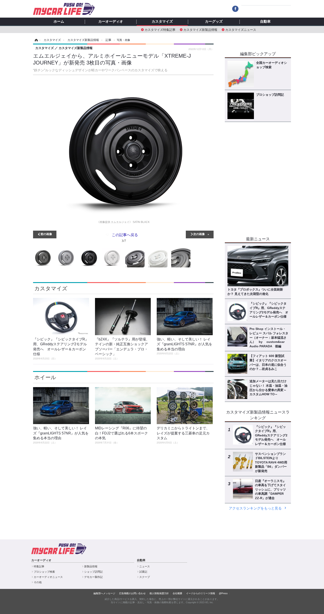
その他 (38, 582)
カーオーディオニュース (48, 577)
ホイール (45, 377)
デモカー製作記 (93, 577)
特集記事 (39, 566)
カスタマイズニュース (240, 29)
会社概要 (177, 593)
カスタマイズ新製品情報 (200, 29)
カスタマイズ (162, 21)
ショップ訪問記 (93, 571)
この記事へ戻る (125, 237)
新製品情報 (90, 566)
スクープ (144, 577)
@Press (223, 593)
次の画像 (199, 233)
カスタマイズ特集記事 (160, 29)
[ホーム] (35, 40)
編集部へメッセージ (104, 593)
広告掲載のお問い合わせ (132, 593)
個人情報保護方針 (159, 593)
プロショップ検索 (44, 571)
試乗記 (143, 571)
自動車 (265, 21)
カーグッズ (214, 21)
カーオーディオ (110, 21)
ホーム (59, 21)
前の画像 (46, 233)
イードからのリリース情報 (200, 593)
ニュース (144, 566)
